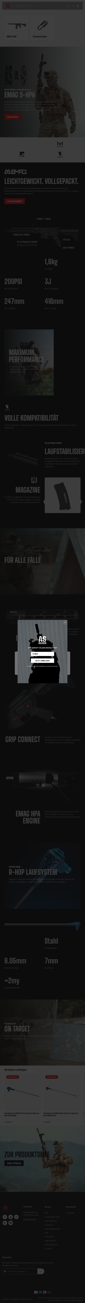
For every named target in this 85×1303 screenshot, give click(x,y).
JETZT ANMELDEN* (42, 661)
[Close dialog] (65, 622)
